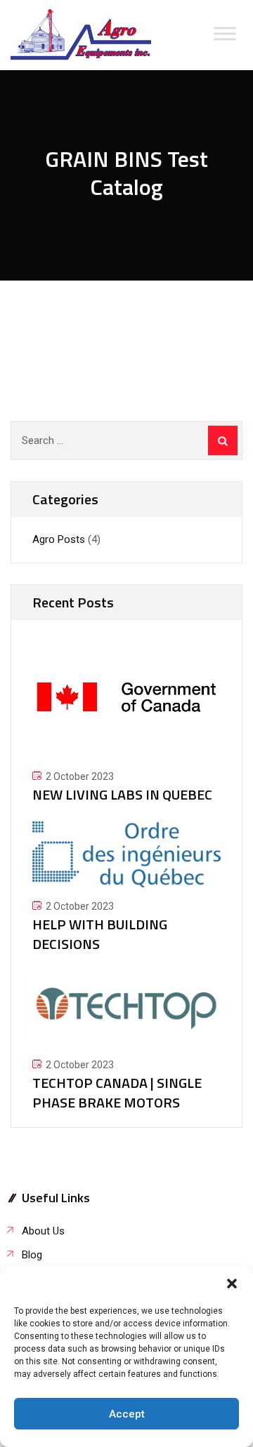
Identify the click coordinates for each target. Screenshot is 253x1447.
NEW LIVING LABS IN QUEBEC (122, 794)
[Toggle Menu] (225, 33)
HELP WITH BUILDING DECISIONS (99, 934)
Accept (127, 1414)
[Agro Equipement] (81, 35)
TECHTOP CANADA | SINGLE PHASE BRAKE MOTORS (117, 1092)
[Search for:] (126, 440)
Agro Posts (58, 539)
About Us (43, 1231)
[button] (232, 1284)
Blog (32, 1255)
